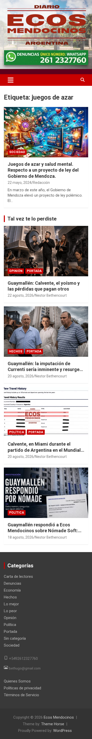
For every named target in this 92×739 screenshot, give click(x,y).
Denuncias (12, 583)
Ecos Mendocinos (59, 717)
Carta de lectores (18, 576)
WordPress (62, 730)
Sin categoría (15, 638)
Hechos (15, 351)
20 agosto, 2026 (20, 376)
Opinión (15, 271)
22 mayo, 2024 (19, 183)
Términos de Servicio (21, 695)
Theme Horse (52, 724)
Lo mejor (11, 604)
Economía (12, 590)
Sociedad (17, 152)
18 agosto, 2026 (20, 537)
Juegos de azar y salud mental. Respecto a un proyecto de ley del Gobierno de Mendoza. (43, 170)
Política (16, 432)
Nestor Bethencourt (51, 295)
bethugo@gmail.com (25, 668)
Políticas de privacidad (22, 688)
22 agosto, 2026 (20, 295)
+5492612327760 (23, 658)
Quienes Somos (17, 681)
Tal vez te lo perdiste (31, 219)
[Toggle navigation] (10, 80)
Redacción (41, 183)
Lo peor (10, 611)
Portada (34, 271)
